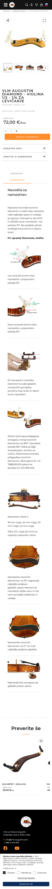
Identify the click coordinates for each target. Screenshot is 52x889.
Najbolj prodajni (19, 11)
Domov (6, 11)
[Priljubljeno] (41, 741)
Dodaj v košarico (27, 137)
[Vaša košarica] (41, 5)
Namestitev (17, 180)
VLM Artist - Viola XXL (14, 784)
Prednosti (16, 173)
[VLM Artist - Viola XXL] (23, 759)
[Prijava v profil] (31, 5)
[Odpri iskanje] (27, 5)
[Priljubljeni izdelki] (36, 5)
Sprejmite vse (26, 884)
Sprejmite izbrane (26, 878)
